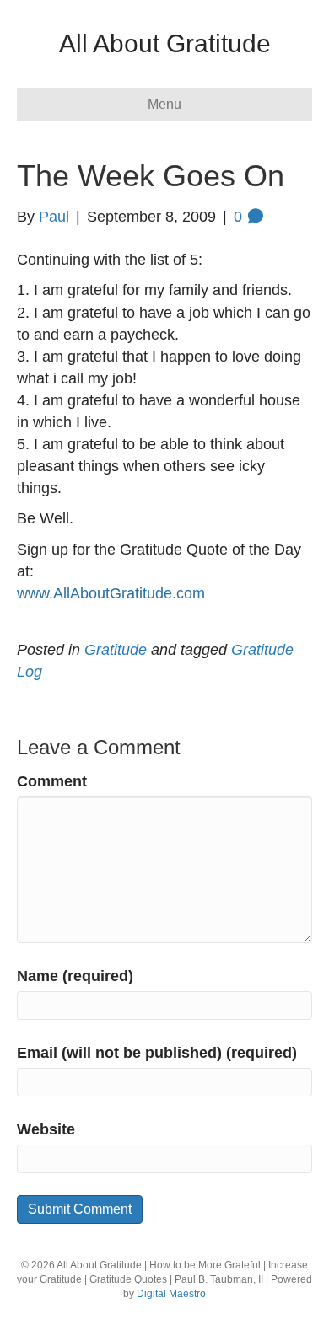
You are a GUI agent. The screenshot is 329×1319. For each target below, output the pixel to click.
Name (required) (75, 976)
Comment (52, 781)
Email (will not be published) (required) (157, 1052)
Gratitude (115, 649)
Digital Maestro (171, 1294)
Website (46, 1129)
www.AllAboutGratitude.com (111, 593)
